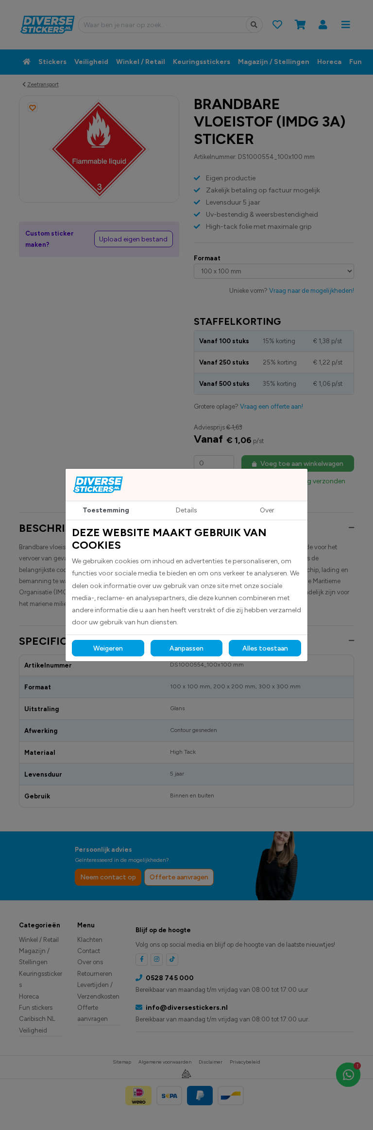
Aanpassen (186, 648)
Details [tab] (186, 510)
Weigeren (108, 648)
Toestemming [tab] (106, 510)
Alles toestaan (265, 648)
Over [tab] (267, 510)
